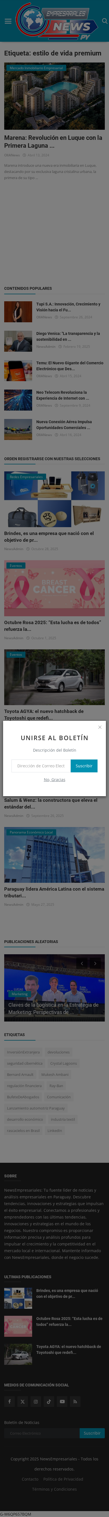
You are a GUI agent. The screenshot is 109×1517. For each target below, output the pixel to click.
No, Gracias (54, 779)
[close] (100, 727)
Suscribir (84, 765)
